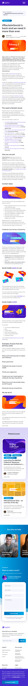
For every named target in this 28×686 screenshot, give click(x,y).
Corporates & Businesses (18, 660)
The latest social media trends (12, 145)
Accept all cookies (10, 682)
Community (9, 12)
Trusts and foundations (18, 654)
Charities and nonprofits (18, 650)
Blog (4, 12)
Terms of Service (16, 618)
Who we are (5, 652)
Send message (14, 613)
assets (14, 268)
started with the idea (15, 73)
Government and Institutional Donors (20, 657)
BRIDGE (8, 455)
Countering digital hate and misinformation (15, 122)
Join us (3, 656)
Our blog (4, 667)
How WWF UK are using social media (13, 148)
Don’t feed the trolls (9, 133)
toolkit (14, 302)
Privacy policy (18, 667)
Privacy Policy (9, 618)
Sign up (22, 640)
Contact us (4, 654)
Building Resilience (10, 458)
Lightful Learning (6, 650)
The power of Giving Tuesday (11, 142)
